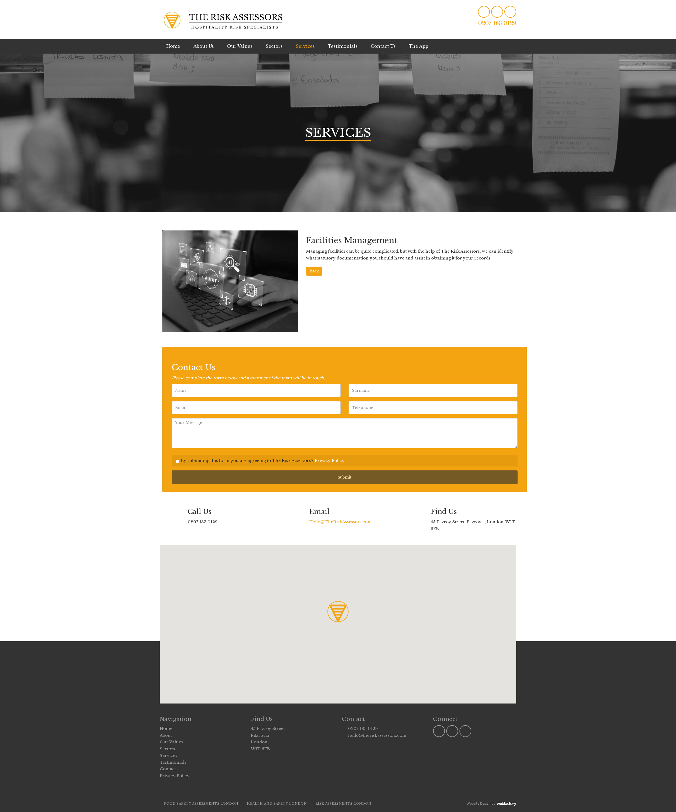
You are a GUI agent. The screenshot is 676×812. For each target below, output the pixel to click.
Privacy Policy (330, 460)
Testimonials (343, 46)
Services (305, 46)
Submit (344, 477)
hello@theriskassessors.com (377, 735)
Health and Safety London (277, 803)
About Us (203, 46)
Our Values (239, 46)
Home (173, 46)
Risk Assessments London (344, 803)
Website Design (479, 803)
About (166, 735)
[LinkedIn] (484, 12)
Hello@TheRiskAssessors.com (340, 521)
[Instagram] (497, 12)
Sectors (274, 46)
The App (418, 46)
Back (314, 271)
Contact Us (383, 46)
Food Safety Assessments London (201, 803)
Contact (168, 768)
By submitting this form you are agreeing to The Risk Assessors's (263, 460)
